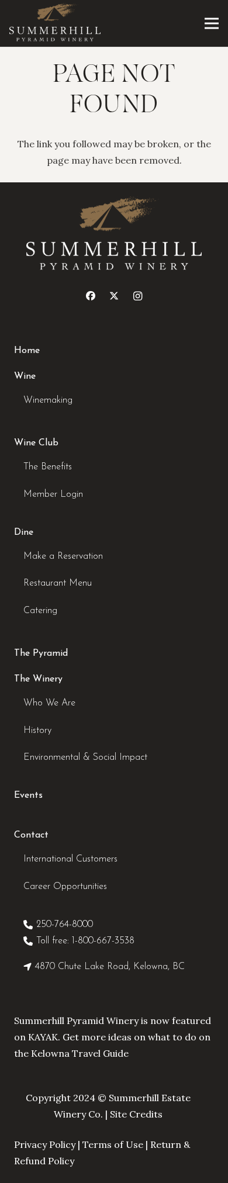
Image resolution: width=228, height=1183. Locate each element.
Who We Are (49, 703)
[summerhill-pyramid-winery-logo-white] (55, 23)
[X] (114, 295)
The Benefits (47, 467)
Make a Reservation (63, 556)
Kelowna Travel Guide (80, 1053)
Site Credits (136, 1114)
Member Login (53, 494)
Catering (40, 610)
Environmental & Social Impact (85, 757)
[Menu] (211, 23)
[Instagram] (137, 295)
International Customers (70, 859)
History (37, 730)
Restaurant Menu (57, 583)
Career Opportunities (65, 886)
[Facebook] (90, 295)
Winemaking (47, 400)
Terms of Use (112, 1144)
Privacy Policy (44, 1144)
